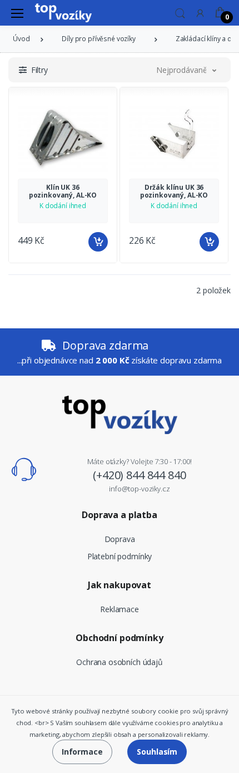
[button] (180, 12)
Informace (82, 751)
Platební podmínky (119, 556)
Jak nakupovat (119, 585)
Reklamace (119, 609)
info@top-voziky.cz (139, 489)
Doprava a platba (119, 515)
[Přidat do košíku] (98, 242)
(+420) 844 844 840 (139, 474)
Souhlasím (157, 751)
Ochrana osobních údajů (119, 662)
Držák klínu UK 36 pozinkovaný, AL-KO (174, 191)
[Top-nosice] (63, 12)
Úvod (21, 38)
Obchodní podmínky (119, 638)
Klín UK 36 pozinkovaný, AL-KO (63, 191)
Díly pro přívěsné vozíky (99, 38)
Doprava (119, 539)
